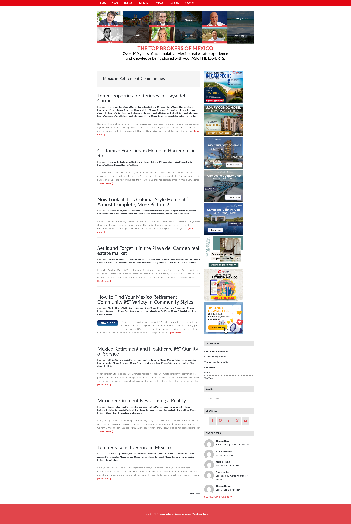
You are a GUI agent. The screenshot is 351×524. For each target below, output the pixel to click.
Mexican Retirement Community (169, 407)
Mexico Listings (159, 113)
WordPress (197, 514)
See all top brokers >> (218, 497)
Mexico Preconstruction (183, 162)
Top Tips (208, 378)
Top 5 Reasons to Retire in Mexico (134, 447)
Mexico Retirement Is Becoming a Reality (141, 400)
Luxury (207, 373)
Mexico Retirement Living (139, 116)
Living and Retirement (124, 110)
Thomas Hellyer (228, 488)
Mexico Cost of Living (117, 113)
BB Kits (111, 308)
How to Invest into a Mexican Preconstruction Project (146, 211)
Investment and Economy (216, 351)
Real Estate (209, 367)
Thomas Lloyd (232, 443)
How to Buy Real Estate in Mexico (122, 107)
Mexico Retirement (191, 113)
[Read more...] (106, 183)
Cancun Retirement (116, 407)
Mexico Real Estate (174, 113)
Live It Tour (109, 110)
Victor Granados (224, 453)
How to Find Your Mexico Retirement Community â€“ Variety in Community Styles (145, 300)
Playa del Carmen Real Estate (126, 165)
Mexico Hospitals (104, 363)
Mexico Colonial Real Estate (131, 214)
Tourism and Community (216, 362)
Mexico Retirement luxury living (164, 116)
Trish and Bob (190, 263)
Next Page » (195, 494)
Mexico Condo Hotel (146, 259)
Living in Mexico (141, 110)
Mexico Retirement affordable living (112, 116)
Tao (194, 116)
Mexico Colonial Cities (180, 311)
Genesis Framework (182, 514)
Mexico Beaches (112, 457)
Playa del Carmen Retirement (130, 413)
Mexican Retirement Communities (163, 110)
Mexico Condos (162, 259)
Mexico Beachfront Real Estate (157, 311)
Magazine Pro (165, 514)
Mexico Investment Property (140, 113)
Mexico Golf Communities (181, 259)
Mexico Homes (140, 457)
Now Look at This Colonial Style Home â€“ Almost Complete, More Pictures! (143, 202)
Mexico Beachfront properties (130, 311)
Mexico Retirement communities (121, 263)
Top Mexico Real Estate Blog (175, 37)
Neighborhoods (185, 116)
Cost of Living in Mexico (125, 360)
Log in (205, 514)
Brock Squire (232, 476)
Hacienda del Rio (115, 162)
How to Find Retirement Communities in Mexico (157, 107)
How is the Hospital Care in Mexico (151, 360)
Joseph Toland (227, 464)
